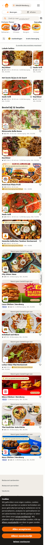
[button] (5, 5)
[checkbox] (6, 28)
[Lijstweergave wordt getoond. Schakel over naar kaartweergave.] (41, 18)
